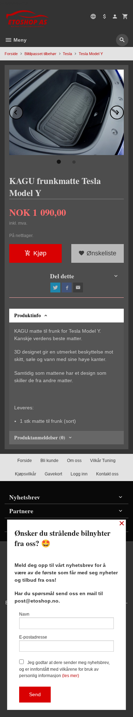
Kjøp (39, 253)
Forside (11, 54)
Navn (24, 614)
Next (123, 111)
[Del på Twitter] (55, 287)
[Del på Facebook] (67, 287)
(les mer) (70, 675)
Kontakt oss (107, 474)
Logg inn (79, 474)
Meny (19, 40)
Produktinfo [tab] (27, 315)
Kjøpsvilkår (25, 474)
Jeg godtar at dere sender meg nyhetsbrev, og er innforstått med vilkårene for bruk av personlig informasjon (64, 669)
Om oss (74, 460)
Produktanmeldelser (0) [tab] (39, 437)
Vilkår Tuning (103, 460)
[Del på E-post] (78, 287)
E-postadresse (33, 637)
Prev (22, 111)
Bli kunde (49, 460)
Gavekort (53, 474)
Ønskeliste (100, 253)
